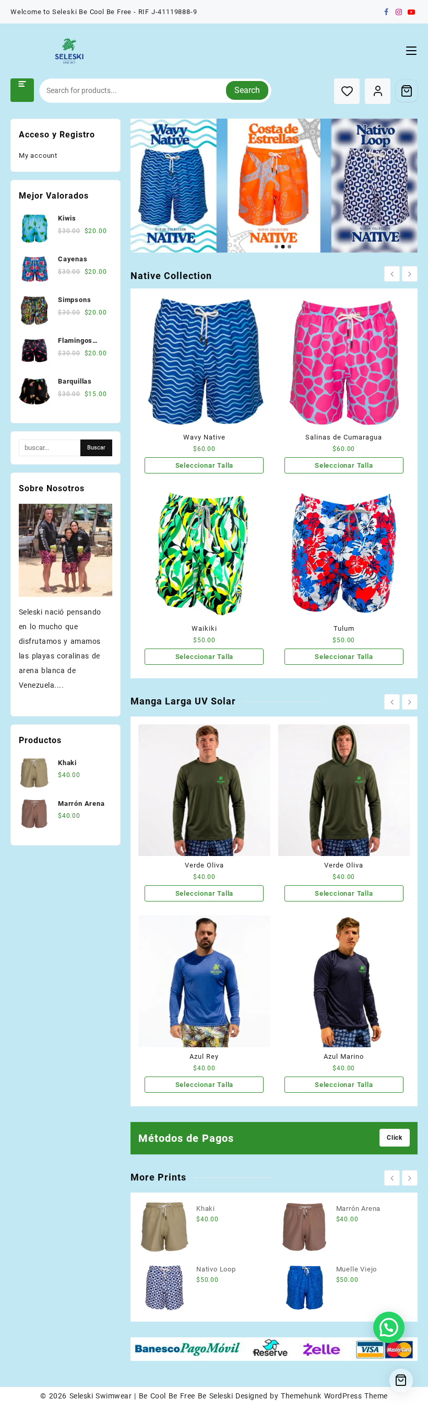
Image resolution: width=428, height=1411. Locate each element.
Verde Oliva (204, 865)
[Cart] (406, 91)
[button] (389, 1327)
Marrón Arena (358, 1208)
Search (247, 90)
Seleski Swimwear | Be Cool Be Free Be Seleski (151, 1396)
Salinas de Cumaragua (343, 437)
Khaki (205, 1208)
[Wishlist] (347, 91)
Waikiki (204, 628)
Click (394, 1137)
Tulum (344, 628)
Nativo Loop (216, 1269)
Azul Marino (344, 1056)
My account (38, 155)
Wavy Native (204, 437)
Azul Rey (204, 1056)
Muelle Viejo (356, 1269)
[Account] (377, 91)
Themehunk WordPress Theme (334, 1396)
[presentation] (392, 274)
